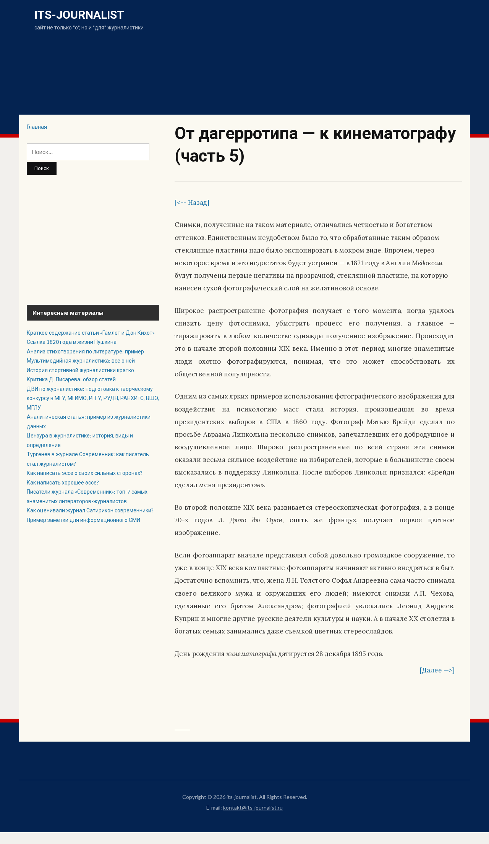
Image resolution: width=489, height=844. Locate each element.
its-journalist (79, 14)
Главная (37, 126)
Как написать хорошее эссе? (63, 482)
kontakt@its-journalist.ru (253, 807)
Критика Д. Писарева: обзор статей (72, 379)
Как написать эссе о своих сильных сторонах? (84, 473)
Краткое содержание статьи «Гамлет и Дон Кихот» (91, 332)
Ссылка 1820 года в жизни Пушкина (72, 342)
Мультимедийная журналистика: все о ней (81, 360)
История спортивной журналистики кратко (80, 370)
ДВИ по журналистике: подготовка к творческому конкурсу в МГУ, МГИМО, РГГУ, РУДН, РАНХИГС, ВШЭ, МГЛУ (93, 398)
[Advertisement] (93, 239)
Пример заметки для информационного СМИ (83, 520)
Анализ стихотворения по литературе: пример (85, 351)
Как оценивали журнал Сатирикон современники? (90, 510)
